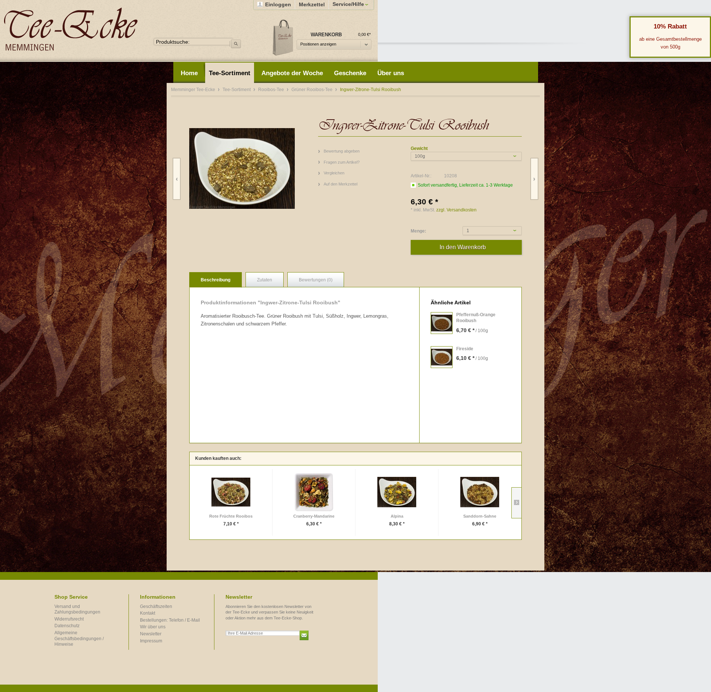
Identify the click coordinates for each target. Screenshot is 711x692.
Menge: (418, 231)
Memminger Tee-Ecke (71, 29)
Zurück (177, 179)
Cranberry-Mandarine (313, 516)
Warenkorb (283, 37)
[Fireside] (442, 357)
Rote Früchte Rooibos (231, 516)
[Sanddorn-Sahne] (479, 492)
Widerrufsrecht (69, 619)
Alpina (397, 516)
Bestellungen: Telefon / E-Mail (170, 620)
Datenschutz (67, 625)
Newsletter (150, 633)
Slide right (516, 502)
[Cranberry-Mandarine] (313, 492)
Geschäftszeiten (156, 606)
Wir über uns (153, 626)
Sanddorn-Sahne (479, 516)
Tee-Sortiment (237, 89)
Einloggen (278, 4)
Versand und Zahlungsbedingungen (77, 609)
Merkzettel (312, 4)
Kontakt (147, 613)
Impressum (151, 640)
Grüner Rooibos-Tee (312, 89)
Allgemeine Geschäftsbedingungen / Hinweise (79, 638)
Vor (534, 179)
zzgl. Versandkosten (456, 210)
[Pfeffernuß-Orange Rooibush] (442, 323)
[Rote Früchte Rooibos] (230, 492)
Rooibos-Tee (271, 89)
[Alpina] (396, 492)
